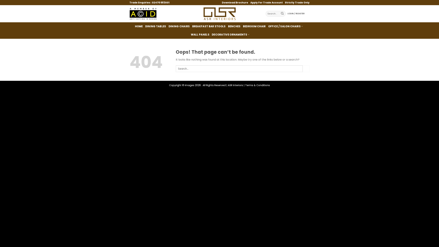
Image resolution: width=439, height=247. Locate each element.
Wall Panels (200, 34)
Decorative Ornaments (229, 34)
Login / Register (296, 13)
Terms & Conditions (257, 85)
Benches (234, 26)
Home (139, 26)
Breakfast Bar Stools (209, 26)
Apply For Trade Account (266, 2)
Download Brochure (235, 2)
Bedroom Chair (254, 26)
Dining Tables (155, 26)
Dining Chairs (179, 26)
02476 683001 (160, 2)
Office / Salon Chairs (284, 26)
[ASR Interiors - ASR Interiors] (219, 13)
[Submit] (282, 14)
